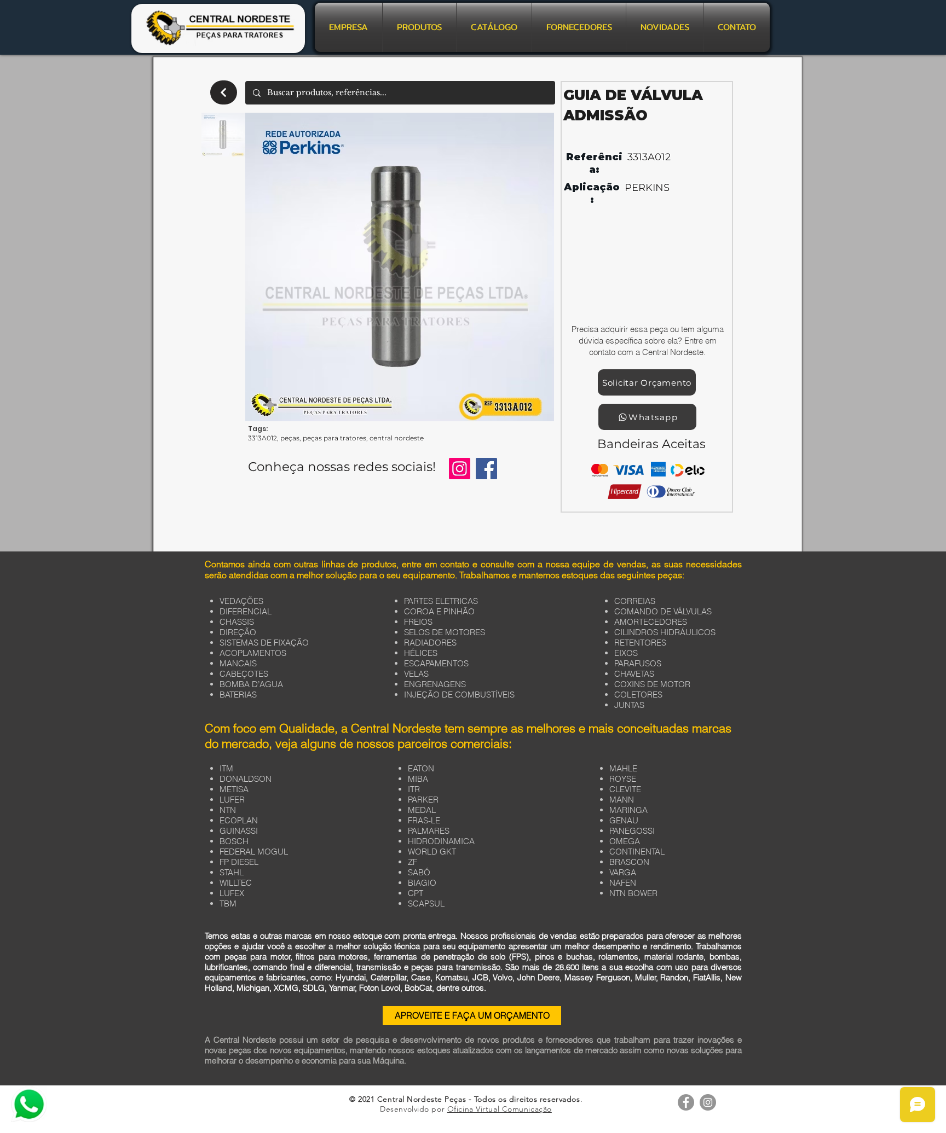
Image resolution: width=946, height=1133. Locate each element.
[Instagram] (459, 468)
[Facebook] (486, 468)
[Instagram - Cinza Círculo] (708, 1102)
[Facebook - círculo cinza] (686, 1102)
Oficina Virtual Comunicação (499, 1109)
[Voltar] (223, 92)
